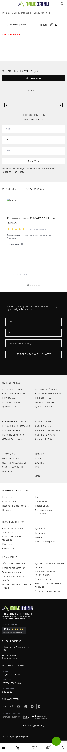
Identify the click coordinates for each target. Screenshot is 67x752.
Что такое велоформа (46, 579)
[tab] (28, 285)
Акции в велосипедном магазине (13, 538)
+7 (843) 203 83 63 (11, 674)
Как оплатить (9, 548)
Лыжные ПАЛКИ (10, 458)
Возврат (39, 537)
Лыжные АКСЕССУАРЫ (14, 463)
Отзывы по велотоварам (47, 591)
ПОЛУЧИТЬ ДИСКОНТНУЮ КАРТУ (33, 354)
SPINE (38, 476)
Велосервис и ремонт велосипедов (13, 530)
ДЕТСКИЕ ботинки (44, 406)
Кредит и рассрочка (45, 541)
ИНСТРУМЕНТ (9, 471)
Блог (37, 497)
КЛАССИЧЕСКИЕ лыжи (14, 393)
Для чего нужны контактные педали (16, 586)
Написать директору (33, 725)
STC (37, 471)
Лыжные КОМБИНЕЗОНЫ (48, 430)
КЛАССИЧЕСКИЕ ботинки (48, 393)
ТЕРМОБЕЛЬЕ (9, 454)
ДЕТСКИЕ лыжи (10, 406)
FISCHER (39, 454)
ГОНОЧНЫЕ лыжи (11, 402)
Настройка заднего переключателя (45, 573)
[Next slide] (60, 105)
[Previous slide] (6, 105)
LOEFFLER (40, 463)
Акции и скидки (10, 501)
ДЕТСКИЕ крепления (12, 439)
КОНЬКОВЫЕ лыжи (12, 389)
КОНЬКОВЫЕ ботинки (46, 389)
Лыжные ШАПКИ (44, 439)
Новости (6, 510)
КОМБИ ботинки (43, 398)
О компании (41, 501)
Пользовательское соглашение (44, 512)
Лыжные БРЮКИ (43, 426)
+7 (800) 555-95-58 (11, 683)
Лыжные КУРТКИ (44, 421)
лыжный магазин (12, 383)
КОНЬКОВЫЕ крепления (14, 421)
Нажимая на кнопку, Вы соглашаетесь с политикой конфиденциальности (28, 170)
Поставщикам (42, 506)
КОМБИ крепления (11, 430)
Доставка (40, 528)
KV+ (37, 467)
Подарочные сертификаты (15, 506)
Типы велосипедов (11, 572)
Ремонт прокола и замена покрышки (48, 585)
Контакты (7, 497)
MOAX (38, 458)
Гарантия (40, 533)
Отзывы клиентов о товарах (23, 189)
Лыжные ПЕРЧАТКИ (45, 435)
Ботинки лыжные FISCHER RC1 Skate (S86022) (31, 220)
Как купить (7, 544)
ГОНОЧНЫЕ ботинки (45, 402)
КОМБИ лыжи (9, 398)
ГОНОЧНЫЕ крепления (13, 435)
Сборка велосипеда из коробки (13, 578)
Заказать (33, 161)
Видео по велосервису (13, 568)
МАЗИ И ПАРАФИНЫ (12, 467)
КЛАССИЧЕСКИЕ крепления (16, 426)
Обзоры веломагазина (13, 563)
